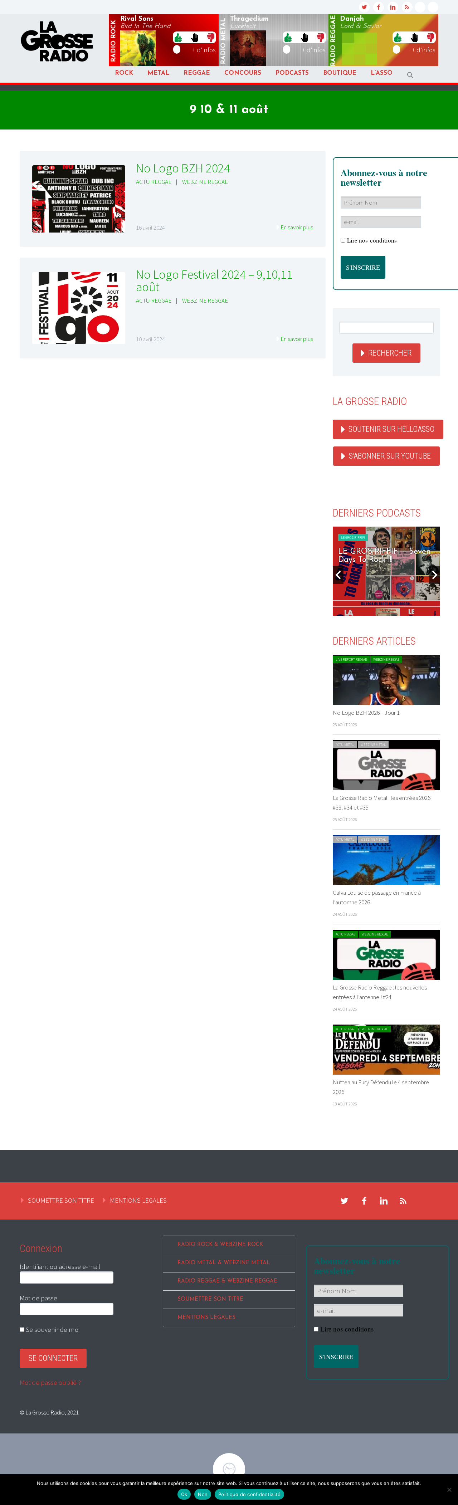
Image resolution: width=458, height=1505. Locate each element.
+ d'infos (204, 49)
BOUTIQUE (339, 73)
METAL (158, 73)
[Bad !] (210, 37)
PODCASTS (292, 73)
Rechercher (389, 352)
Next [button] (434, 575)
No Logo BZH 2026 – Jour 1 (366, 713)
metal (223, 41)
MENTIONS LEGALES (138, 1200)
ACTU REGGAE (153, 182)
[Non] (449, 1489)
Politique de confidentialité (249, 1494)
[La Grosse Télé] (420, 7)
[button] (410, 75)
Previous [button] (338, 575)
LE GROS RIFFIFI (353, 537)
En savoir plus (297, 227)
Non (203, 1494)
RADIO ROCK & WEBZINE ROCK (220, 1244)
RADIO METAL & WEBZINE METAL (223, 1263)
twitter (364, 7)
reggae (333, 41)
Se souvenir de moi (51, 1329)
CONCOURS (242, 73)
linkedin (393, 7)
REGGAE (197, 73)
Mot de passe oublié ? (50, 1382)
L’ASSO (382, 73)
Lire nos (347, 1328)
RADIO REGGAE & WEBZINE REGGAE (227, 1281)
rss (407, 7)
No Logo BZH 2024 (183, 168)
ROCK (124, 73)
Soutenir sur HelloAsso (391, 429)
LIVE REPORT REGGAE (351, 659)
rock (114, 41)
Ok (184, 1494)
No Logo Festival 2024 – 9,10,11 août (214, 281)
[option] (386, 571)
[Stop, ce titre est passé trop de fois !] (194, 37)
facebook (378, 7)
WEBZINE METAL (373, 744)
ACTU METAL (345, 744)
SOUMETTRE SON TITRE (61, 1200)
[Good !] (178, 37)
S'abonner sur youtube (390, 455)
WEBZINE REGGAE (205, 182)
